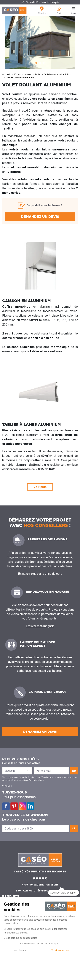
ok (74, 771)
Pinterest (14, 806)
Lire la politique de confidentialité (20, 938)
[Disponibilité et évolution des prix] (40, 2)
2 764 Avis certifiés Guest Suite (36, 890)
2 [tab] (40, 63)
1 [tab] (36, 63)
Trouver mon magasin (40, 626)
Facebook (6, 806)
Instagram (22, 806)
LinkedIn (30, 806)
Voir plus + (7, 786)
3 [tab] (44, 63)
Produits (10, 896)
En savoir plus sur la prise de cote (40, 573)
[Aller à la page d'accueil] (14, 10)
